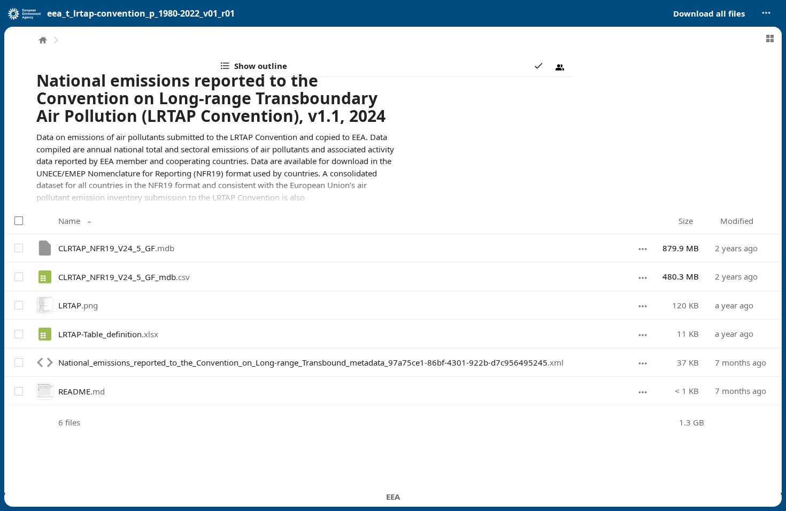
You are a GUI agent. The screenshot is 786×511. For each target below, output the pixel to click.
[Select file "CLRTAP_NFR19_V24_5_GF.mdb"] (18, 248)
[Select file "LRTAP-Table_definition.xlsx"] (18, 333)
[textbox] (215, 173)
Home (43, 40)
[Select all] (19, 221)
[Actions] (642, 248)
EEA (393, 496)
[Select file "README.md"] (18, 391)
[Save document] (538, 66)
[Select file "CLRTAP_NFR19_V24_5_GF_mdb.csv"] (18, 276)
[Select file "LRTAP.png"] (18, 305)
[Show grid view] (770, 38)
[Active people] (560, 67)
